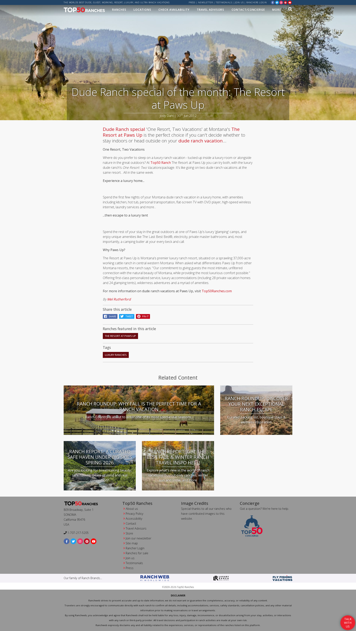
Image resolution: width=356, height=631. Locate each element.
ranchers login (256, 2)
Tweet (128, 316)
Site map (132, 543)
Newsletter (205, 2)
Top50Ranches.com (217, 291)
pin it (144, 316)
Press (192, 2)
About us (132, 509)
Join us (239, 2)
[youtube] (290, 2)
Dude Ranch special (124, 129)
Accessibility (134, 518)
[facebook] (273, 2)
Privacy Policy (134, 514)
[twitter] (277, 2)
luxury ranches (116, 355)
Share (111, 316)
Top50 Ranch (160, 162)
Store (129, 533)
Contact (131, 523)
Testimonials (224, 2)
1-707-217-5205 (78, 533)
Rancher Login (135, 548)
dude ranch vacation (200, 140)
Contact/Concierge (248, 10)
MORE (276, 10)
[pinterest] (285, 2)
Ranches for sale (137, 553)
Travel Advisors (210, 10)
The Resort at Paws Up (120, 336)
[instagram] (281, 2)
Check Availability (173, 10)
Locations (142, 10)
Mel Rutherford (119, 299)
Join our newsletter (138, 538)
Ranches (119, 10)
